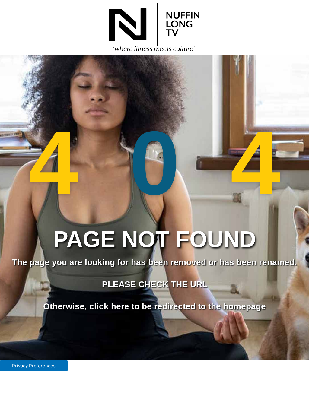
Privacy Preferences (34, 366)
